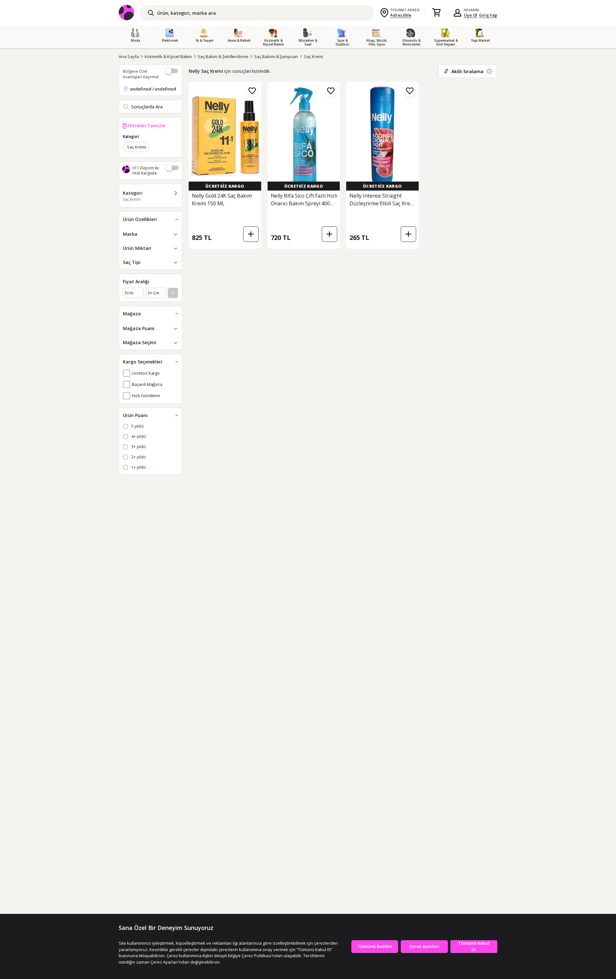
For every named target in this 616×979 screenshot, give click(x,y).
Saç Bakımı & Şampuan (276, 56)
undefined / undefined (153, 89)
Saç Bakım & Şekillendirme (223, 56)
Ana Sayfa (129, 56)
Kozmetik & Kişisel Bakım (168, 56)
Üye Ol (470, 15)
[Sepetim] (436, 13)
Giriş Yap (488, 15)
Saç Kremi (313, 56)
